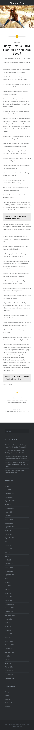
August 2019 (8, 578)
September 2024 (10, 501)
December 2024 (9, 493)
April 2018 (8, 630)
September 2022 (10, 527)
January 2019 (9, 600)
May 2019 (7, 589)
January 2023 (9, 519)
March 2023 (8, 512)
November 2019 (9, 571)
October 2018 (9, 611)
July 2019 (7, 582)
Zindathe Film (17, 3)
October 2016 (9, 674)
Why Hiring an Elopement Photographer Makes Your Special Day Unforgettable (16, 446)
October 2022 (9, 523)
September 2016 (10, 678)
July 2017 (7, 656)
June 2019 (8, 586)
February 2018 (9, 637)
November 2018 (9, 608)
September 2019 (10, 574)
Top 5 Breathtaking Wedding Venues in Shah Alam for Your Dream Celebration (16, 457)
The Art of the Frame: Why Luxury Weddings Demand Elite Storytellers (15, 452)
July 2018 (7, 623)
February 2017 (9, 667)
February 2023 (9, 515)
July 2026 (7, 486)
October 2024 (9, 497)
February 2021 (9, 545)
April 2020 (8, 560)
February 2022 (9, 534)
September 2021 (10, 538)
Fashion (7, 695)
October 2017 (9, 648)
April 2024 (8, 504)
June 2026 (8, 490)
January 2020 (9, 567)
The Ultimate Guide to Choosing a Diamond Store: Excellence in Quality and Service (16, 464)
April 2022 (8, 530)
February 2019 (9, 597)
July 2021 (7, 541)
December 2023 (9, 508)
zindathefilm (14, 58)
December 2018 (9, 604)
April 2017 (8, 663)
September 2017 (10, 652)
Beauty (7, 692)
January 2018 (9, 641)
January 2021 (9, 549)
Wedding (17, 42)
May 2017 (7, 659)
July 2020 (7, 552)
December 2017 (9, 645)
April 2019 (8, 593)
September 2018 (10, 615)
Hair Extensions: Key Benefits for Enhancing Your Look (14, 471)
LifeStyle (7, 699)
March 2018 (8, 634)
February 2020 (9, 563)
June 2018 (8, 626)
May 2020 (7, 556)
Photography (9, 703)
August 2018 (8, 619)
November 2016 (9, 671)
